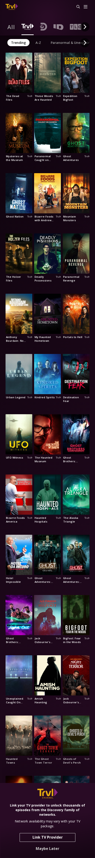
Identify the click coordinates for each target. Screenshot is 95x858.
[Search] (76, 7)
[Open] (85, 7)
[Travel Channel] (12, 7)
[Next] (84, 26)
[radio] (11, 26)
